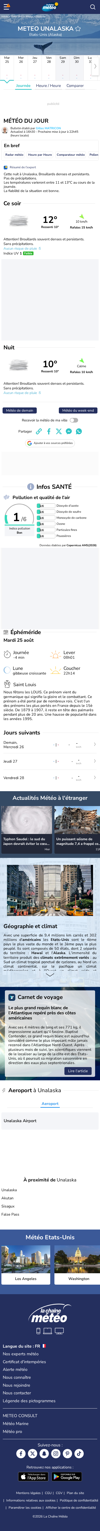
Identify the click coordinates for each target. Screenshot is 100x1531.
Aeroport (50, 1103)
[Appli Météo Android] (67, 1477)
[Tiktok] (79, 1453)
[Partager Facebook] (49, 431)
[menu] (7, 7)
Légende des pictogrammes (29, 1401)
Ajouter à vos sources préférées (53, 443)
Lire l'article (78, 1071)
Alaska (29, 16)
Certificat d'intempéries (24, 1362)
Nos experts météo (21, 1354)
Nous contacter (17, 1393)
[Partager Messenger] (69, 431)
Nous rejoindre (16, 1385)
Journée (23, 85)
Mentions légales (28, 1493)
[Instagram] (55, 1453)
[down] (50, 975)
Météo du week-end (78, 410)
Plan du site (75, 1493)
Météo (4, 16)
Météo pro (12, 1431)
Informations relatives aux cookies (31, 1500)
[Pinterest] (67, 1453)
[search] (93, 7)
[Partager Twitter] (59, 431)
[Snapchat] (44, 1453)
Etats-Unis (17, 16)
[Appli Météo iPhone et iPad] (33, 1477)
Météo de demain (19, 410)
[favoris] (77, 28)
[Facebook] (21, 1453)
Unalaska (41, 16)
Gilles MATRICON (48, 128)
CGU (48, 1493)
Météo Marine (16, 1423)
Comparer (75, 85)
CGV (59, 1493)
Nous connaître (17, 1377)
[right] (95, 66)
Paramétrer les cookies (25, 1508)
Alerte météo (15, 1369)
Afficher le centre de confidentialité (71, 1508)
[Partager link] (39, 431)
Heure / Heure (48, 85)
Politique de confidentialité (79, 1500)
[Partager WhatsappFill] (79, 431)
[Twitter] (32, 1453)
